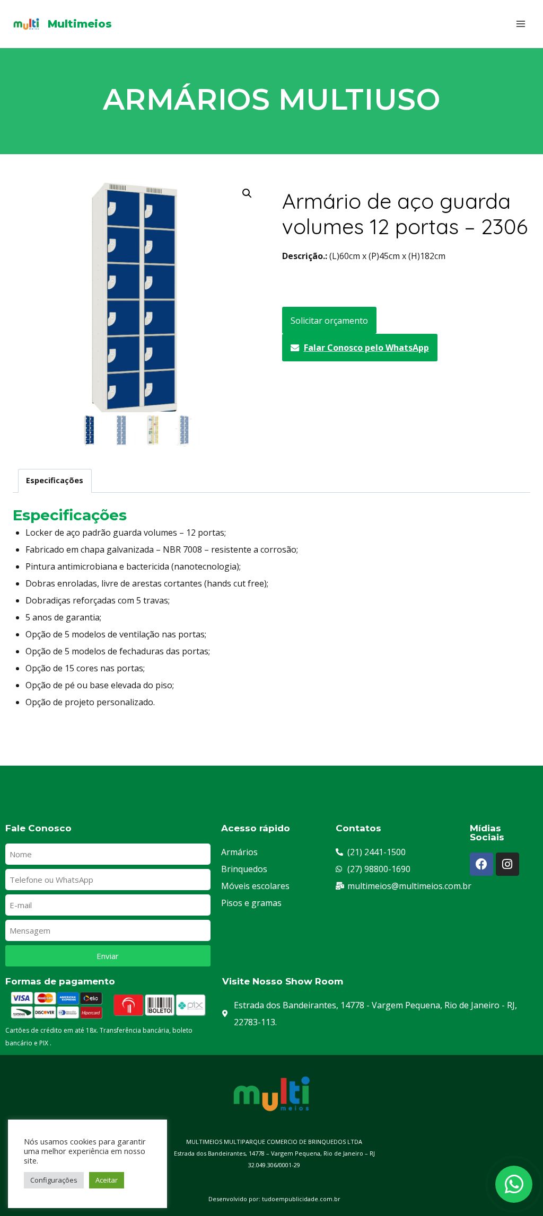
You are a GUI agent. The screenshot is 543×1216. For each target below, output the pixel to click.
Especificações (54, 480)
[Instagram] (507, 864)
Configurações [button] (53, 1180)
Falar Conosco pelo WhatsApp (366, 347)
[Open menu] (520, 23)
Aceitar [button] (106, 1180)
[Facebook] (481, 864)
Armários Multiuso (272, 99)
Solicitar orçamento (329, 320)
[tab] (55, 481)
